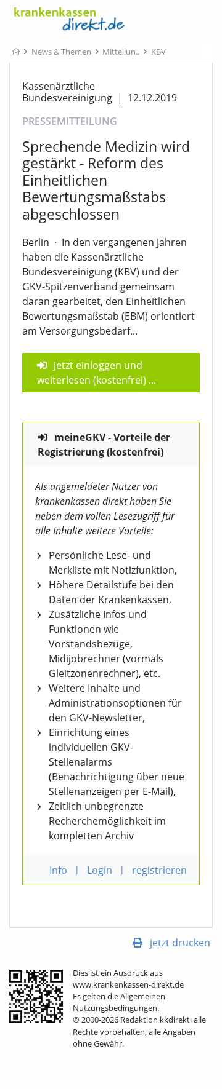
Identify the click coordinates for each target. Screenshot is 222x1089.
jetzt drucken (180, 942)
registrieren (159, 870)
